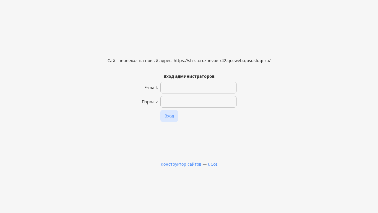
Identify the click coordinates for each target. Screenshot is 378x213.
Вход (169, 116)
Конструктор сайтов (181, 164)
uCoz (213, 164)
